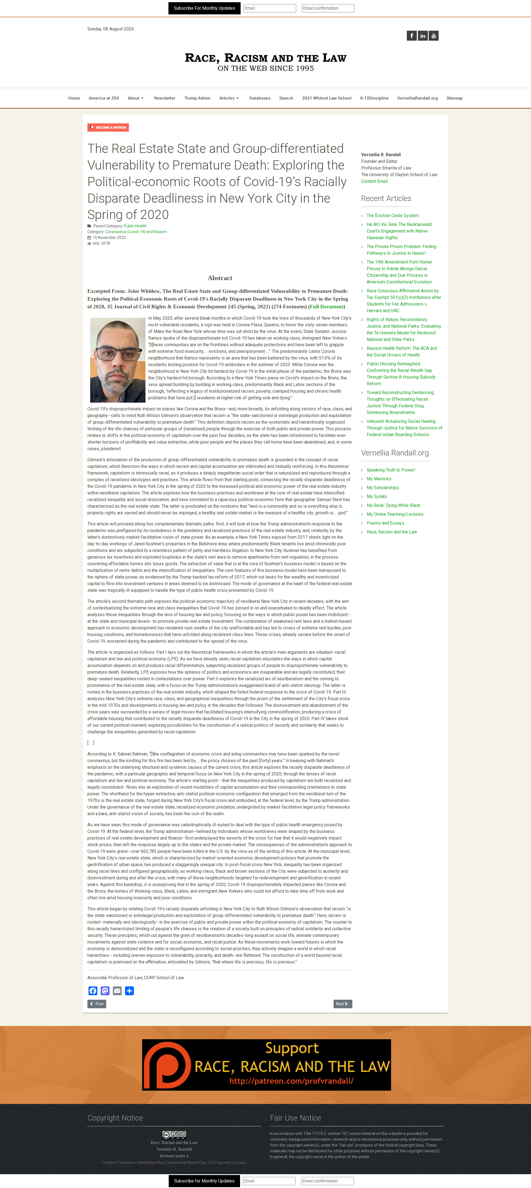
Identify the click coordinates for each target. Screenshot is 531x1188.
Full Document (326, 306)
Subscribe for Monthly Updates (204, 1181)
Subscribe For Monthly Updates (204, 8)
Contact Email (374, 181)
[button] (136, 98)
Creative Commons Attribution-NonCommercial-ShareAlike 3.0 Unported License (174, 1162)
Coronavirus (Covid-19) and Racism (136, 232)
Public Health (135, 226)
